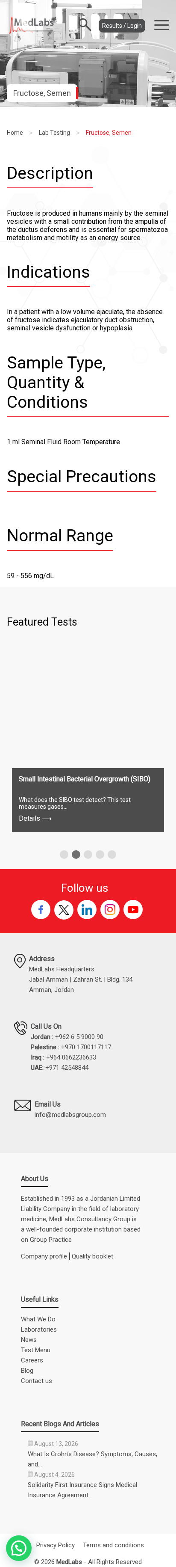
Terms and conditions (113, 1545)
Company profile (44, 1256)
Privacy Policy (55, 1545)
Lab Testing (54, 132)
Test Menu (35, 1350)
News (29, 1340)
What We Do (38, 1319)
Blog (27, 1370)
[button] (64, 854)
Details (35, 818)
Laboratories (39, 1329)
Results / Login (122, 25)
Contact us (36, 1381)
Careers (32, 1360)
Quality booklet (92, 1256)
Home (15, 132)
